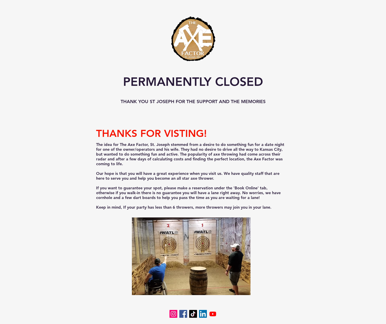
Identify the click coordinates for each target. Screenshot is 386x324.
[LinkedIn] (203, 314)
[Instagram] (173, 314)
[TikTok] (193, 314)
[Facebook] (183, 314)
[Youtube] (213, 314)
